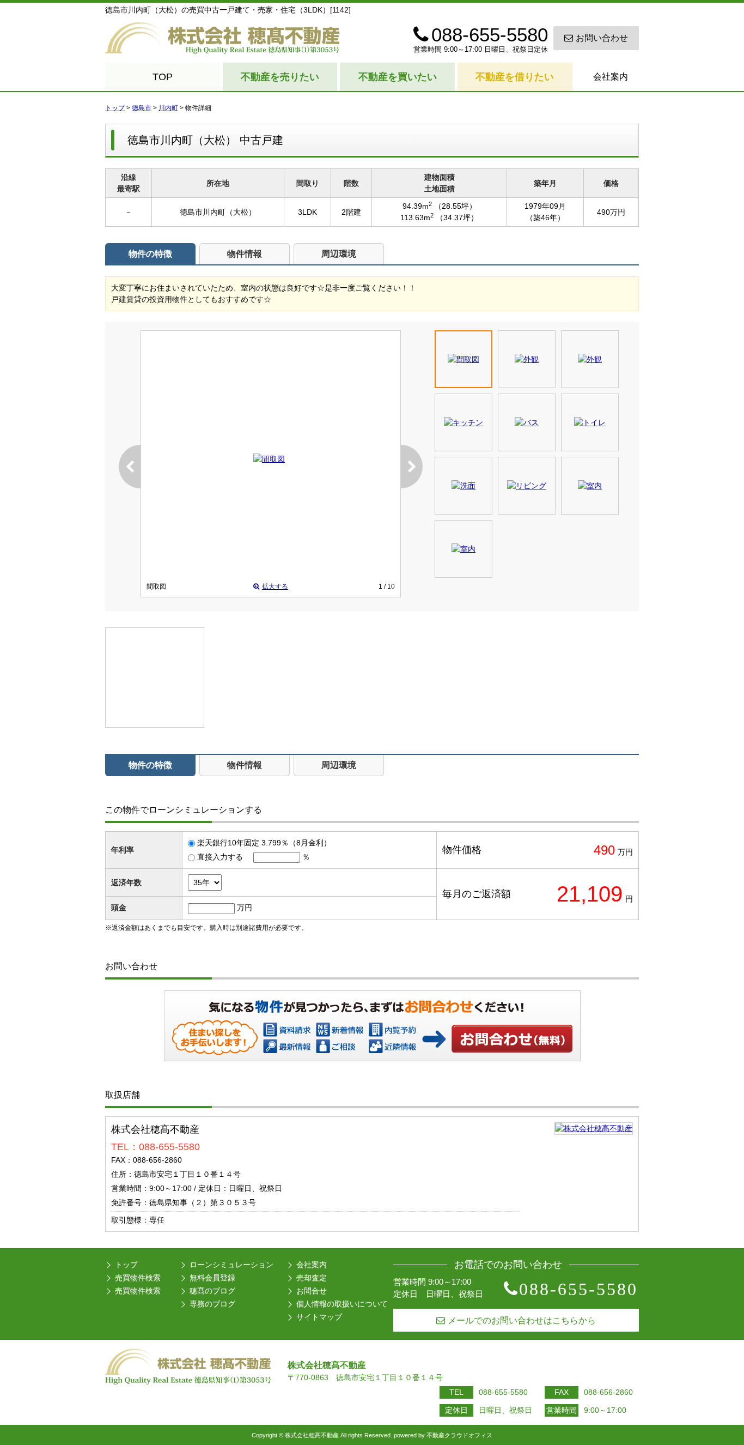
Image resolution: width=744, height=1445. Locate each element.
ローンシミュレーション (231, 1264)
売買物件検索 (138, 1277)
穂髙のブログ (212, 1290)
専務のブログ (212, 1303)
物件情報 (244, 253)
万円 (244, 907)
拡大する (275, 586)
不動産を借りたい (514, 76)
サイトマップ (319, 1317)
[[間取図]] (269, 459)
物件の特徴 (150, 253)
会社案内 (610, 76)
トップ (126, 1264)
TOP (163, 76)
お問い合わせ (602, 38)
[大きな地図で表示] (593, 1128)
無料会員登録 (212, 1277)
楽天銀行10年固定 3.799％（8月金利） (264, 842)
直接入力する (220, 857)
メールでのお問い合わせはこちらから (522, 1320)
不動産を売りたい (280, 76)
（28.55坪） (455, 206)
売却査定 (311, 1277)
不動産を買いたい (397, 76)
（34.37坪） (457, 217)
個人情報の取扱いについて (342, 1303)
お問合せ (311, 1290)
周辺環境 (338, 253)
